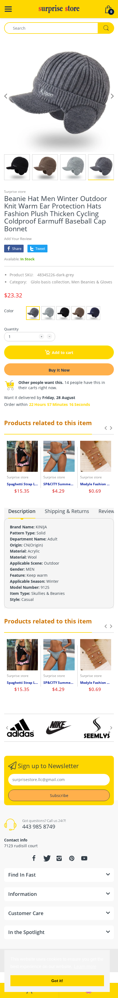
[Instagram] (59, 858)
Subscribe (59, 795)
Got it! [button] (57, 981)
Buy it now (59, 370)
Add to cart (62, 352)
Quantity (11, 329)
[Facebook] (34, 858)
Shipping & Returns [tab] (67, 511)
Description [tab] (21, 511)
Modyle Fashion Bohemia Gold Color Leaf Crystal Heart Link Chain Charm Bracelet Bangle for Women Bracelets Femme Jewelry (95, 484)
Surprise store (15, 191)
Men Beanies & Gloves (91, 282)
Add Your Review (18, 238)
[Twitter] (46, 858)
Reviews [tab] (108, 511)
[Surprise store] (59, 8)
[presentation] (105, 428)
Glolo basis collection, (50, 282)
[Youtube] (84, 858)
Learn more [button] (85, 966)
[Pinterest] (72, 858)
